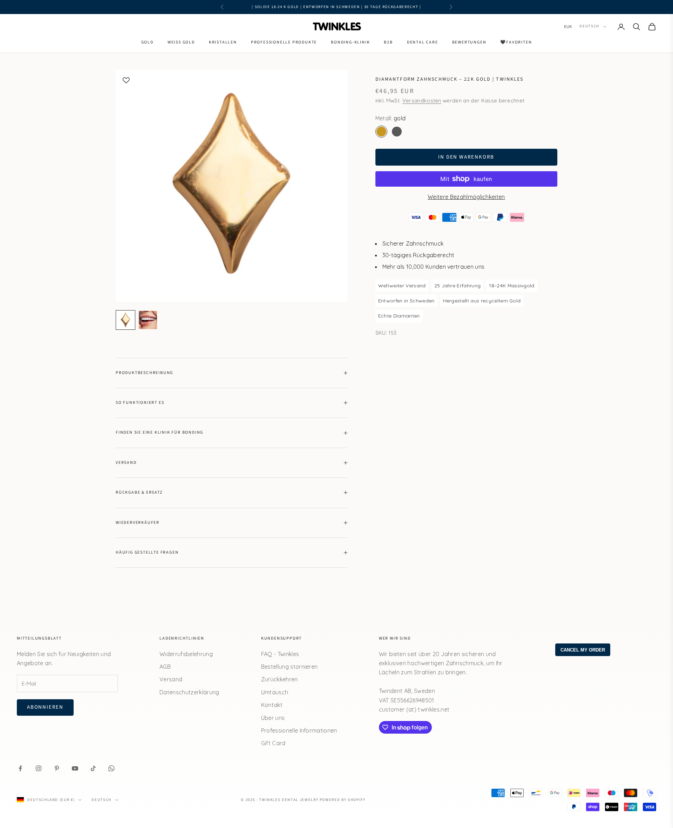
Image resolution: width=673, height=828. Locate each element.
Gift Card (273, 743)
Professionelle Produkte (284, 42)
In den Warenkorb (466, 157)
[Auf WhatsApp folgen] (111, 768)
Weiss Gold (181, 42)
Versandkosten (421, 100)
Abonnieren (45, 707)
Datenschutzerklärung (189, 692)
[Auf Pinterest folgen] (56, 768)
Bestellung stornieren (289, 666)
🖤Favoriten (516, 42)
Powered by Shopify (343, 799)
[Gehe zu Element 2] (148, 320)
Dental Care (422, 42)
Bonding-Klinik (350, 42)
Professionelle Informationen (299, 730)
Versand (170, 679)
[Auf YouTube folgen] (75, 768)
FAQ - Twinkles (280, 653)
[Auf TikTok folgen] (93, 768)
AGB (165, 666)
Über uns (273, 717)
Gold (147, 42)
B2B (388, 42)
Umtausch (274, 692)
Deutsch (589, 26)
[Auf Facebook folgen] (20, 768)
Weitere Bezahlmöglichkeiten (466, 196)
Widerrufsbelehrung (186, 653)
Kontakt (272, 704)
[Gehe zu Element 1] (125, 320)
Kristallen (223, 42)
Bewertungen (469, 42)
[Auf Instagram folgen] (38, 768)
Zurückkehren (279, 679)
